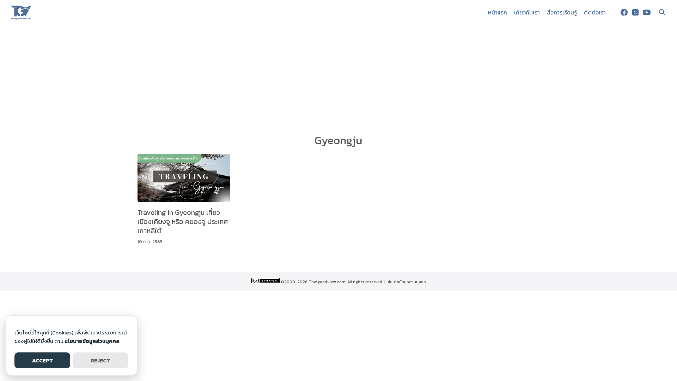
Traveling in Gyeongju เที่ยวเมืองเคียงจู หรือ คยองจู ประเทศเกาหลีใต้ (183, 221)
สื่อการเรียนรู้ (562, 12)
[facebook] (624, 12)
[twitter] (635, 12)
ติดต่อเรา (595, 12)
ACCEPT (42, 360)
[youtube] (646, 12)
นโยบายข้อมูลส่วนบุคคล (406, 282)
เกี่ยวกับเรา (527, 12)
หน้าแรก (497, 12)
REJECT (100, 360)
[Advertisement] (338, 77)
